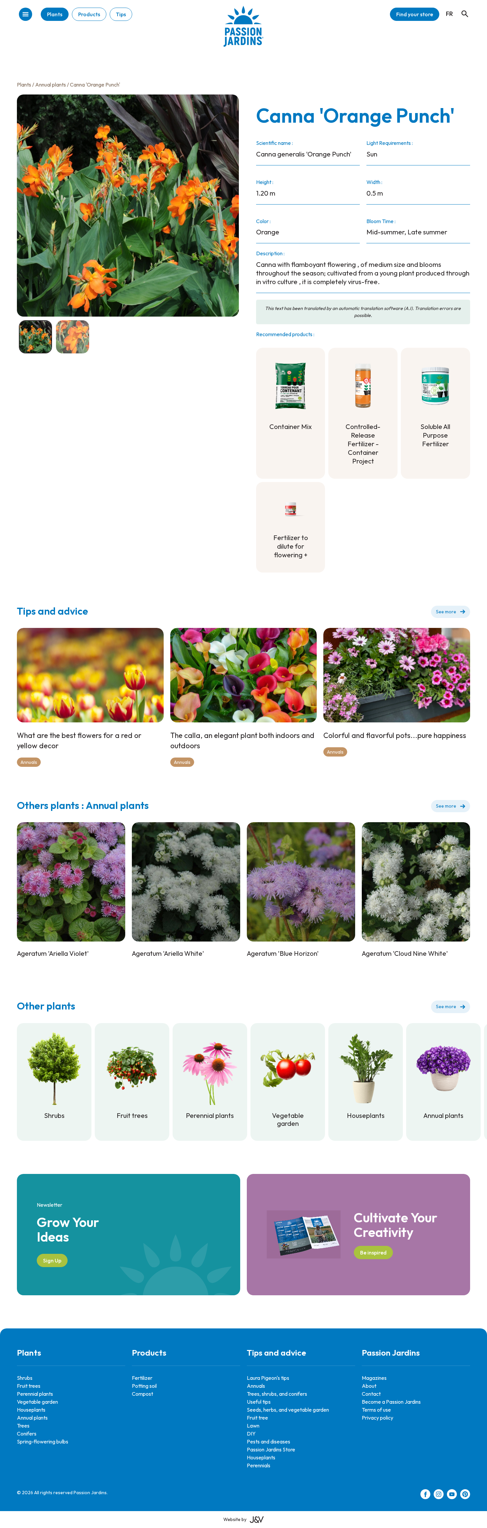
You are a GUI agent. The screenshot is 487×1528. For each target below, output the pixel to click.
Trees (23, 1425)
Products (89, 14)
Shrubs (24, 1378)
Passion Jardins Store (271, 1449)
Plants (54, 14)
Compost (142, 1393)
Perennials (258, 1465)
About (369, 1385)
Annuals (29, 762)
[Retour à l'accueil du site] (243, 31)
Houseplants (31, 1409)
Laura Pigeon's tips (268, 1378)
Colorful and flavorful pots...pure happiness (394, 735)
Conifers (26, 1433)
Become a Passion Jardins (391, 1401)
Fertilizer (142, 1378)
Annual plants (50, 84)
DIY (251, 1433)
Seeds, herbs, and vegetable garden (288, 1409)
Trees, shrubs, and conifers (277, 1393)
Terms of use (376, 1409)
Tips (121, 14)
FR (449, 14)
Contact (371, 1393)
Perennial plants (35, 1393)
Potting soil (144, 1385)
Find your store (414, 14)
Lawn (253, 1425)
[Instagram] (439, 1495)
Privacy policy (377, 1417)
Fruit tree (257, 1417)
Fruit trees (28, 1385)
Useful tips (259, 1401)
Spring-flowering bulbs (42, 1441)
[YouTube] (452, 1495)
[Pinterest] (465, 1495)
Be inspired (373, 1252)
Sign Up (52, 1260)
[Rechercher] (461, 7)
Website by (234, 1519)
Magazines (374, 1378)
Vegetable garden (37, 1401)
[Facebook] (425, 1495)
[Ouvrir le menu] (25, 14)
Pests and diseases (268, 1441)
